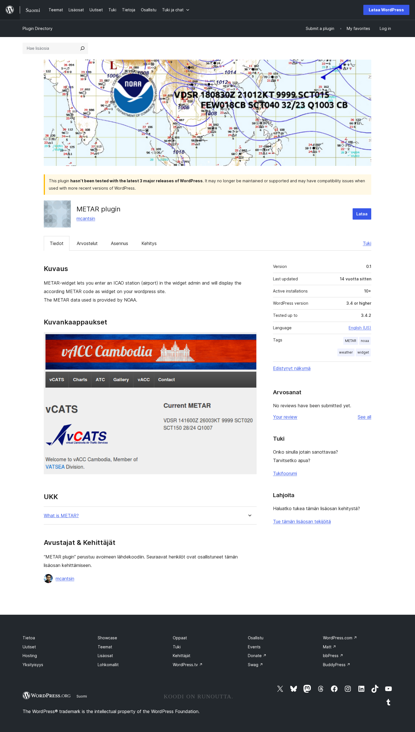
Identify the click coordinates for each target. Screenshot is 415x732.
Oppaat (180, 637)
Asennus (119, 243)
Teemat (105, 646)
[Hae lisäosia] (82, 48)
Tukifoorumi (285, 473)
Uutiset (29, 646)
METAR (350, 341)
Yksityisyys (33, 664)
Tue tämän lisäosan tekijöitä (302, 521)
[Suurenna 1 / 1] (249, 340)
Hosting (30, 655)
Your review (285, 417)
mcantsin (86, 218)
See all (364, 417)
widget (363, 352)
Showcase (107, 637)
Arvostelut (87, 243)
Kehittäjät (181, 655)
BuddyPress (336, 664)
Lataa (362, 213)
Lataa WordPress (386, 9)
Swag (255, 664)
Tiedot (57, 243)
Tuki (367, 243)
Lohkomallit (108, 664)
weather (346, 352)
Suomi (82, 696)
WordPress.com (340, 637)
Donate (257, 655)
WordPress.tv (188, 664)
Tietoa (29, 637)
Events (254, 646)
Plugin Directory (38, 28)
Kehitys (149, 243)
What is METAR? (61, 515)
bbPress (333, 655)
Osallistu (255, 637)
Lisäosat (105, 655)
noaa (365, 341)
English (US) (360, 327)
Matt (329, 646)
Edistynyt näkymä (292, 368)
